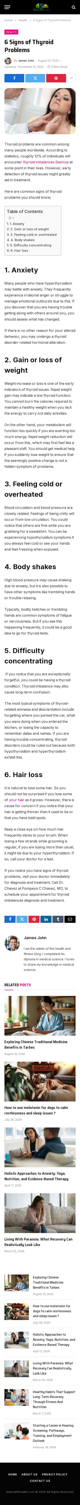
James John (26, 60)
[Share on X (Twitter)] (35, 78)
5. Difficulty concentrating (30, 245)
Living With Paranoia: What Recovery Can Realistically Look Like (38, 1242)
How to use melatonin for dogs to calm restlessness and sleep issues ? (36, 1110)
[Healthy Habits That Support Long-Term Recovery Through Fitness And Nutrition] (16, 1397)
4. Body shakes (23, 240)
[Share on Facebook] (14, 78)
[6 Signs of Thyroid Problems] (40, 111)
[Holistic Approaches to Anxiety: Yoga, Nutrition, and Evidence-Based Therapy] (40, 1147)
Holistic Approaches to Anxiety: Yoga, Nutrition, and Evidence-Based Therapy (36, 1176)
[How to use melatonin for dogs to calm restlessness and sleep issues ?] (40, 1081)
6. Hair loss (19, 250)
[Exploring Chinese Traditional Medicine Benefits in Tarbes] (40, 1016)
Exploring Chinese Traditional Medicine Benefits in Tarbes (36, 1044)
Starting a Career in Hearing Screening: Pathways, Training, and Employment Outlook (53, 1433)
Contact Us (40, 1480)
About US (30, 1474)
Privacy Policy (55, 1474)
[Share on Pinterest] (56, 78)
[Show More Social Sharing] (71, 78)
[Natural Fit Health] (42, 7)
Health (11, 32)
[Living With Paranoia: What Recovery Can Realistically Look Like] (40, 1213)
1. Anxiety (17, 224)
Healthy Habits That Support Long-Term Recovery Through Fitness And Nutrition (54, 1399)
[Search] (73, 7)
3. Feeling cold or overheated (33, 234)
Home (12, 1474)
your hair (16, 800)
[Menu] (7, 7)
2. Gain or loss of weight (29, 229)
